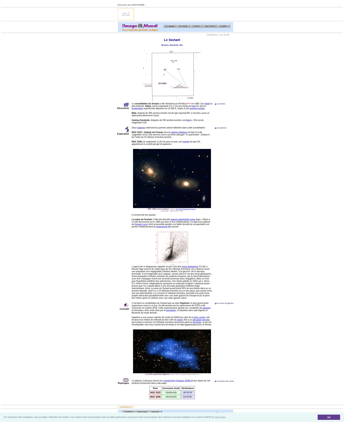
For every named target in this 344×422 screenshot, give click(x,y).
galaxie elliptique (179, 132)
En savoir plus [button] (218, 417)
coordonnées (169, 381)
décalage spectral (201, 320)
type (193, 106)
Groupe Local (141, 224)
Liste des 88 (224, 35)
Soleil (180, 320)
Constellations (211, 35)
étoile (207, 103)
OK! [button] (329, 417)
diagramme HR (163, 227)
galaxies (141, 128)
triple (188, 120)
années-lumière (197, 108)
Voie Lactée (199, 317)
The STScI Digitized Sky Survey (186, 209)
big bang (197, 322)
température (137, 108)
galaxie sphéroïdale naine (183, 219)
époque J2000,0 (184, 381)
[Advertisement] (184, 14)
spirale (186, 141)
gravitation (171, 310)
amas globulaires (190, 266)
